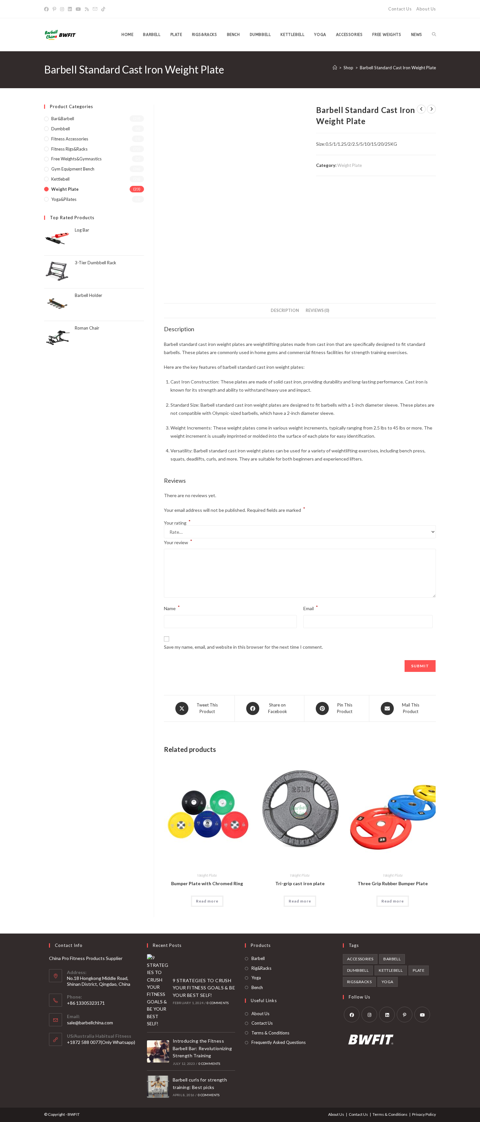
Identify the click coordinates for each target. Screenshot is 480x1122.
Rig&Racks (261, 968)
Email (310, 607)
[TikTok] (103, 9)
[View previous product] (421, 109)
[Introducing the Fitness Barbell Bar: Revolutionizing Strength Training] (158, 1051)
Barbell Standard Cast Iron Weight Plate (398, 67)
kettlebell (391, 970)
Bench (257, 987)
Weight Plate (349, 165)
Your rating (177, 523)
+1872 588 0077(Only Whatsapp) (101, 1042)
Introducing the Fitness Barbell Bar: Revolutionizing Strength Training (202, 1048)
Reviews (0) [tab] (317, 310)
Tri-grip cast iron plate (300, 883)
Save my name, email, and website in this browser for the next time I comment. (243, 647)
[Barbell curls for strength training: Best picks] (158, 1087)
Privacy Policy (424, 1114)
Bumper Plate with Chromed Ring (207, 883)
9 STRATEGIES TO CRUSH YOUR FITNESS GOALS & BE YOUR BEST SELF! (204, 988)
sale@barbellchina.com (90, 1022)
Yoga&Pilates (63, 199)
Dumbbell (60, 128)
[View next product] (431, 109)
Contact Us (399, 8)
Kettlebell (60, 179)
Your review (178, 541)
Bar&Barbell (62, 118)
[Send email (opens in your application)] (95, 9)
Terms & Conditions (270, 1032)
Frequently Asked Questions (278, 1042)
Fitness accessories (69, 138)
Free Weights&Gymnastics (76, 158)
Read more (207, 901)
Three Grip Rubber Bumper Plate (393, 883)
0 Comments (218, 1003)
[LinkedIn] (70, 9)
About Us (426, 8)
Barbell (258, 958)
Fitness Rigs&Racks (69, 149)
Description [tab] (285, 310)
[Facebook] (47, 9)
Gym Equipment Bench (72, 168)
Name (172, 607)
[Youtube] (78, 9)
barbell (392, 958)
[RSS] (87, 9)
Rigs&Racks (359, 981)
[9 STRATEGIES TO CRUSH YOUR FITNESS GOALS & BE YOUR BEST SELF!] (158, 990)
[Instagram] (62, 9)
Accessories (360, 958)
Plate (418, 970)
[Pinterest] (54, 9)
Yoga (256, 977)
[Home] (335, 67)
